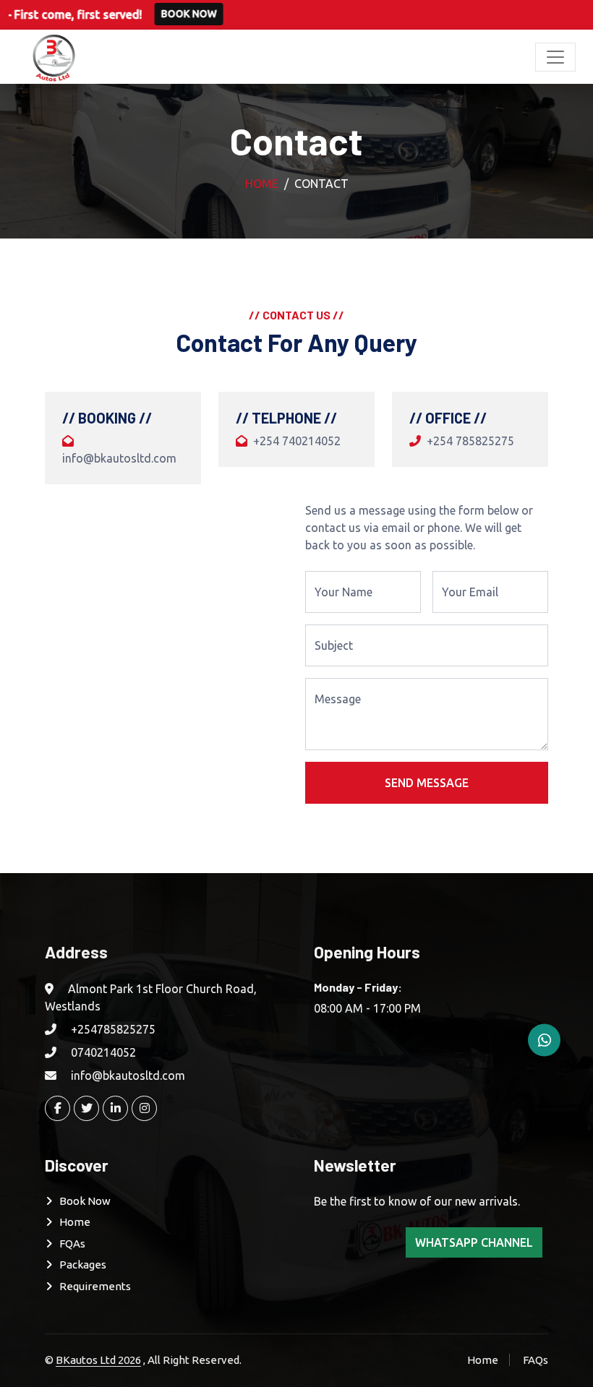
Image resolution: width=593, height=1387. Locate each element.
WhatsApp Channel (474, 1242)
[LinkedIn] (115, 1108)
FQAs (72, 1243)
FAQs (535, 1360)
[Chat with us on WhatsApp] (544, 1040)
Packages (82, 1264)
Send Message (427, 782)
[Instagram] (144, 1108)
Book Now (151, 14)
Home (261, 183)
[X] (86, 1108)
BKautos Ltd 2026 (98, 1360)
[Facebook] (57, 1108)
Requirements (95, 1286)
